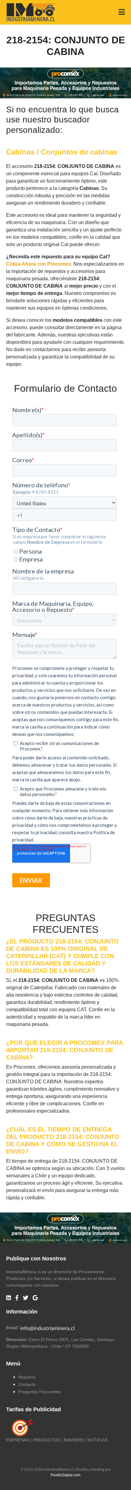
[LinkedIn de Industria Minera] (8, 1298)
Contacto (27, 1384)
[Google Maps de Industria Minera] (35, 1298)
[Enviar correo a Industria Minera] (47, 1327)
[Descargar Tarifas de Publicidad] (21, 1427)
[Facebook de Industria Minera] (17, 1298)
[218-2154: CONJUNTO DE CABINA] (65, 82)
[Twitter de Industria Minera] (25, 1298)
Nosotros (27, 1377)
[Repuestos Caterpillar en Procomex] (65, 1227)
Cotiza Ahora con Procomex (38, 264)
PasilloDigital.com (65, 1475)
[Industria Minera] (30, 11)
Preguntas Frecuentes (39, 1391)
